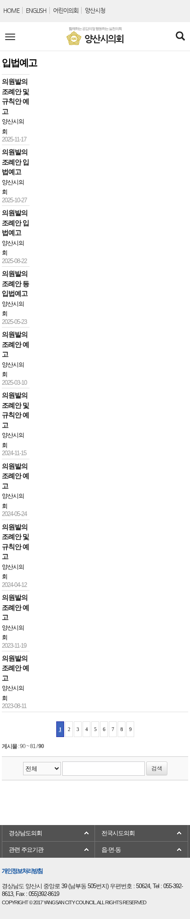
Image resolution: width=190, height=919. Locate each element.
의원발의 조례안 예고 (15, 344)
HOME (11, 10)
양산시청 (95, 10)
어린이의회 (65, 10)
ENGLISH (36, 10)
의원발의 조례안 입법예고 (15, 162)
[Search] (180, 36)
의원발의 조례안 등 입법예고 (15, 283)
